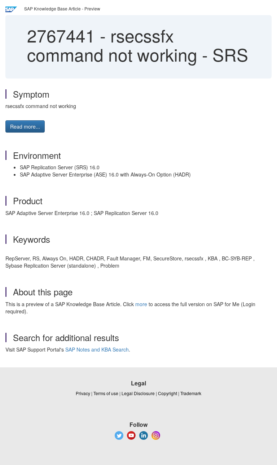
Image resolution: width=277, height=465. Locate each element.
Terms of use (105, 393)
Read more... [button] (25, 126)
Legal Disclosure (138, 393)
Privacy (83, 393)
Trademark (190, 393)
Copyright (167, 393)
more (141, 304)
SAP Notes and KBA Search (97, 349)
